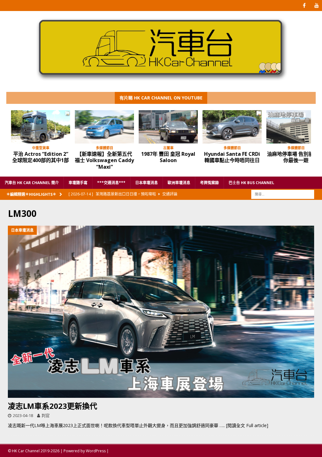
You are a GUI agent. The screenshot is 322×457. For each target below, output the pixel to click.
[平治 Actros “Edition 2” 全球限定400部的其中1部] (40, 127)
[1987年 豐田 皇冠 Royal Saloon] (168, 127)
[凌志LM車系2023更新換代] (161, 312)
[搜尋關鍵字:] (282, 194)
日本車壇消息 (146, 182)
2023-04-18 (23, 415)
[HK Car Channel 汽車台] (161, 82)
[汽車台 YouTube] (316, 5)
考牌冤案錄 (209, 182)
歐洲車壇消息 (179, 182)
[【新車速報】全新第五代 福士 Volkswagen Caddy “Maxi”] (104, 127)
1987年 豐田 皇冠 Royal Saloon (168, 157)
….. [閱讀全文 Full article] (243, 425)
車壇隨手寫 (78, 182)
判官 (46, 415)
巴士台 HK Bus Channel (251, 182)
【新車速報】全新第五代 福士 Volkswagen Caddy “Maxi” (104, 160)
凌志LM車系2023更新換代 (52, 406)
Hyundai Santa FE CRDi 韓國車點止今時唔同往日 (232, 157)
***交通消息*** (111, 182)
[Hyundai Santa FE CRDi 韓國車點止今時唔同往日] (232, 127)
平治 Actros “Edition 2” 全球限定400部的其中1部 (40, 157)
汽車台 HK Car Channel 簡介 (32, 182)
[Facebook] (304, 5)
